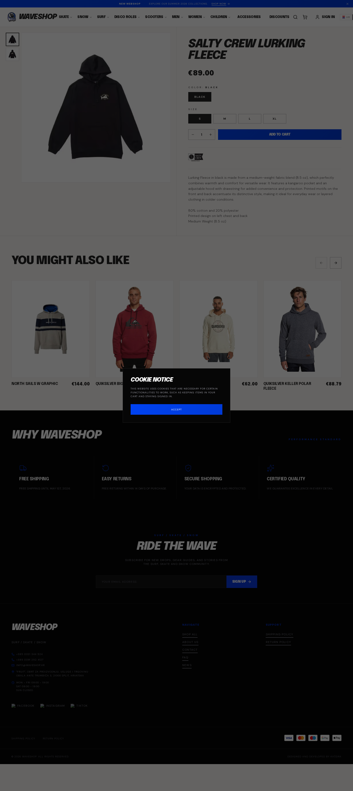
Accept (176, 409)
